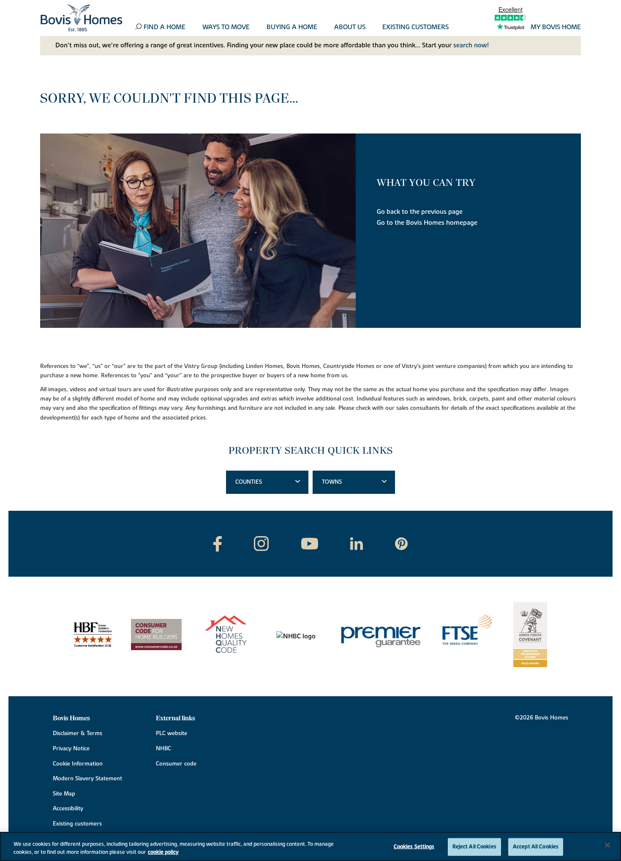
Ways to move (226, 27)
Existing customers (415, 27)
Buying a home (292, 27)
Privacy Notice (71, 749)
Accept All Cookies (535, 846)
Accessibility (68, 809)
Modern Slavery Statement (87, 779)
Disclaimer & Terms (77, 733)
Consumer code (176, 764)
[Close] (607, 845)
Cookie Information (78, 764)
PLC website (171, 733)
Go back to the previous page (420, 211)
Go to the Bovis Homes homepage (427, 222)
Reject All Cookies (474, 846)
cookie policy (163, 852)
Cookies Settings (414, 846)
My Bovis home (556, 27)
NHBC (163, 749)
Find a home (164, 27)
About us (349, 27)
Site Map (64, 794)
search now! (471, 45)
